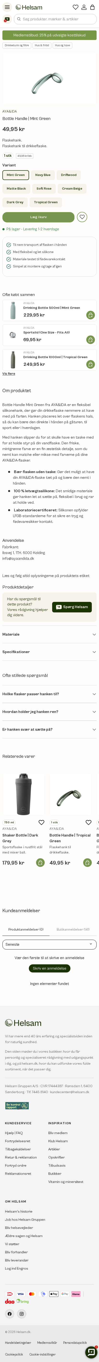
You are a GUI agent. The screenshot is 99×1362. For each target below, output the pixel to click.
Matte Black (16, 189)
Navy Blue (42, 175)
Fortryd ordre (15, 1166)
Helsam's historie (18, 1211)
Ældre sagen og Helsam (24, 1236)
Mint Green (16, 175)
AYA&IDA (9, 111)
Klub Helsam (58, 1141)
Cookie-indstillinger (42, 1354)
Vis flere (8, 374)
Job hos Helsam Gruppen (25, 1220)
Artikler (54, 1149)
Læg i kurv (38, 217)
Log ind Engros (16, 1268)
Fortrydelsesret (17, 1141)
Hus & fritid (42, 45)
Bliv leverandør (16, 1260)
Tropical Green (46, 202)
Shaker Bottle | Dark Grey (20, 838)
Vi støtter (12, 1244)
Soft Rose (44, 189)
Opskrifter (56, 1157)
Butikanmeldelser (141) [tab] (73, 930)
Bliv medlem (58, 1133)
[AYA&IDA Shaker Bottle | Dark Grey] (23, 794)
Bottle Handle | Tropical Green (70, 838)
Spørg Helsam (75, 607)
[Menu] (7, 7)
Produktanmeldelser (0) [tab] (25, 930)
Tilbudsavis (57, 1166)
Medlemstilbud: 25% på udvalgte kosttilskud (49, 35)
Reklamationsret (18, 1174)
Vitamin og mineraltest (65, 1182)
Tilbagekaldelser (18, 1149)
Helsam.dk (23, 1332)
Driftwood (68, 175)
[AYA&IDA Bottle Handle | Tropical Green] (71, 794)
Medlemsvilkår (47, 1343)
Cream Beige (72, 189)
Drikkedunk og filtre (17, 45)
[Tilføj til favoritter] (82, 217)
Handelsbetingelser (18, 1343)
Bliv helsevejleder (19, 1228)
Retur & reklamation (21, 1157)
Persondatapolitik (75, 1343)
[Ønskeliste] (75, 7)
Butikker (54, 1174)
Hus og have (62, 45)
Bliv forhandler (16, 1252)
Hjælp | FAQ (14, 1133)
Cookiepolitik (14, 1354)
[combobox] (55, 19)
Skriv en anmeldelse (49, 968)
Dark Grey (15, 202)
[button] (92, 7)
